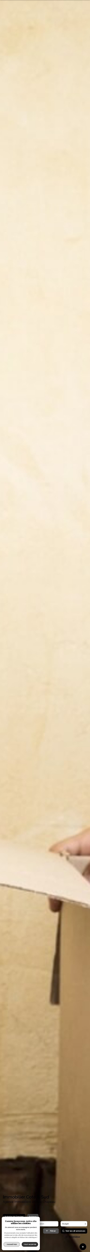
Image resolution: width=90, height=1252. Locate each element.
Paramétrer (12, 1244)
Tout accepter (30, 1244)
